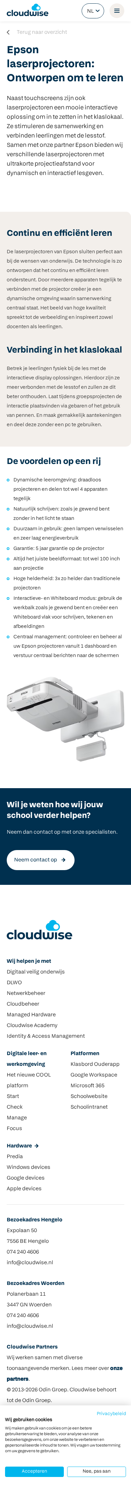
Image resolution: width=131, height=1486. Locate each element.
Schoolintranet (89, 1107)
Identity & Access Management (46, 1036)
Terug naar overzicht (42, 32)
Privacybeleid (111, 1414)
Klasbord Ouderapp (95, 1064)
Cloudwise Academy (32, 1025)
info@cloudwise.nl (30, 1263)
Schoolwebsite (89, 1096)
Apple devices (24, 1189)
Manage (17, 1118)
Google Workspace (94, 1075)
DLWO (14, 983)
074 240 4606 (23, 1252)
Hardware (19, 1146)
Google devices (26, 1178)
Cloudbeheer (23, 1004)
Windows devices (28, 1167)
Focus (14, 1128)
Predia (15, 1156)
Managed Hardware (31, 1015)
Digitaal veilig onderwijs (36, 972)
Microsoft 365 (87, 1086)
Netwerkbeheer (26, 993)
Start (13, 1096)
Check (15, 1107)
